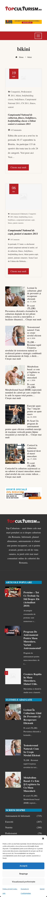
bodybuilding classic (26, 217)
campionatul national (23, 220)
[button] (43, 838)
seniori (11, 107)
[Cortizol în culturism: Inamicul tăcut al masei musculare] (15, 454)
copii (33, 220)
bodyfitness (19, 99)
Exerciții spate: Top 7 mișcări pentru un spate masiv (34, 410)
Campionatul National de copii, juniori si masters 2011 (23, 231)
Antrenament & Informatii (19, 214)
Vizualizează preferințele (23, 882)
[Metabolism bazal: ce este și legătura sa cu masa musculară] (15, 375)
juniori (15, 223)
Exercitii (23, 821)
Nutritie (23, 827)
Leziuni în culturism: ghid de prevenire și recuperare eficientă (34, 293)
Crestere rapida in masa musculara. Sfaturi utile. (33, 679)
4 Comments (16, 130)
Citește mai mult (33, 319)
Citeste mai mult (18, 167)
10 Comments (15, 239)
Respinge (23, 874)
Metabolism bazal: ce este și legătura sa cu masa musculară (33, 372)
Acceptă (23, 866)
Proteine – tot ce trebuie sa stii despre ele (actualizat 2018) (32, 599)
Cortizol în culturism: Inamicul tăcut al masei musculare (34, 451)
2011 (13, 95)
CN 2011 (25, 103)
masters (21, 223)
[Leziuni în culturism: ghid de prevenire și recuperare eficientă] (15, 296)
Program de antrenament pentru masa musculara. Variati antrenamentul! (32, 640)
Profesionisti (26, 91)
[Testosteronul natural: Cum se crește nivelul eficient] (15, 336)
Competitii (15, 91)
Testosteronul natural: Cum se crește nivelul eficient (34, 331)
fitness (32, 103)
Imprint (42, 889)
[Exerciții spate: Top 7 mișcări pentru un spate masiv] (15, 414)
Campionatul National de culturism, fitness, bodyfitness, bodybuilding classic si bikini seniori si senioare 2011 (22, 119)
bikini (18, 95)
